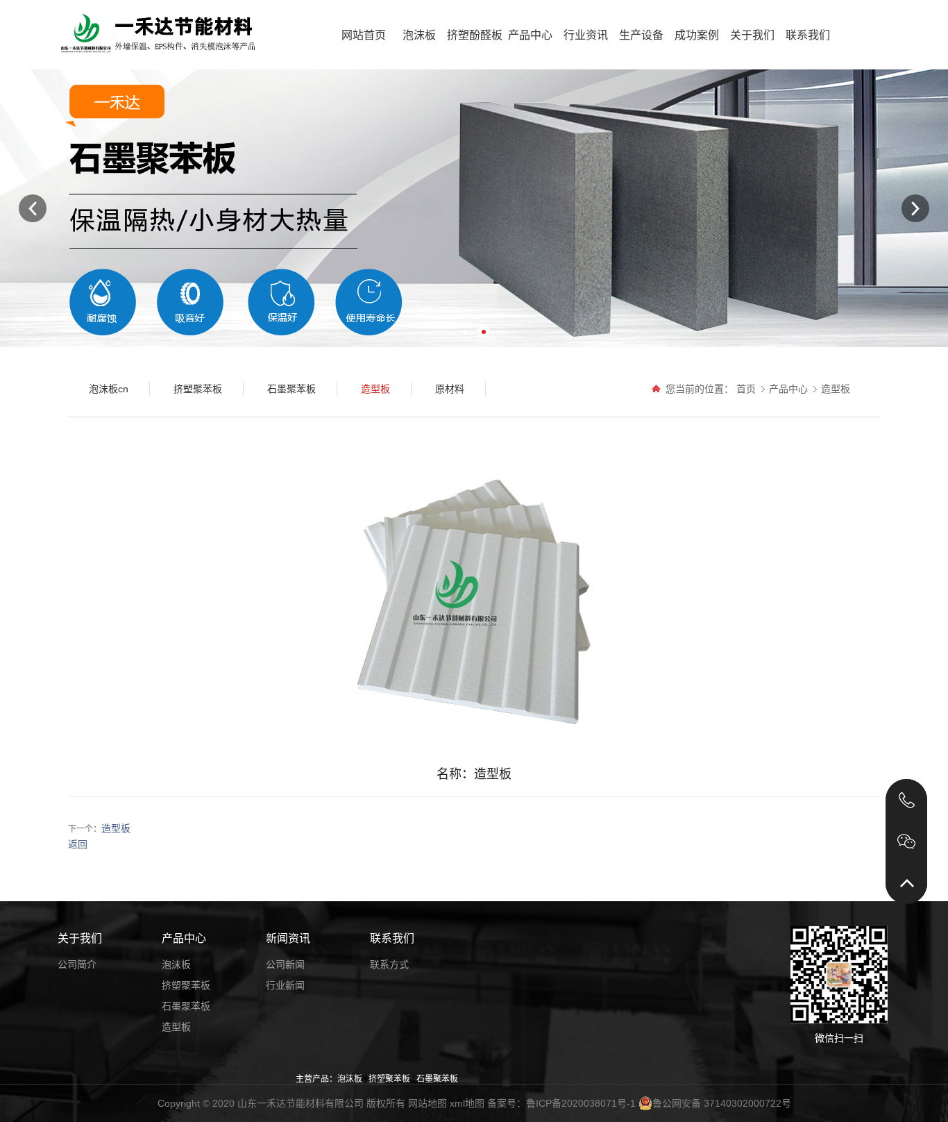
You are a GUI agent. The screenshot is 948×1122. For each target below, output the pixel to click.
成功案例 (697, 35)
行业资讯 (586, 35)
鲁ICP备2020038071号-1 (581, 1103)
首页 (746, 388)
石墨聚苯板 (186, 1006)
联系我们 (808, 35)
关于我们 (752, 35)
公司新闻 (285, 964)
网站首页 (363, 35)
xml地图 (467, 1103)
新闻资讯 (288, 938)
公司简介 (77, 964)
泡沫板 (419, 35)
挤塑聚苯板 (186, 985)
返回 (77, 844)
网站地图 (427, 1103)
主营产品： (316, 1079)
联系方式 (389, 964)
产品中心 (530, 35)
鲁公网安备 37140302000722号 (721, 1103)
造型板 (835, 388)
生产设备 (641, 35)
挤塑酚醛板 (474, 35)
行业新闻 (285, 985)
